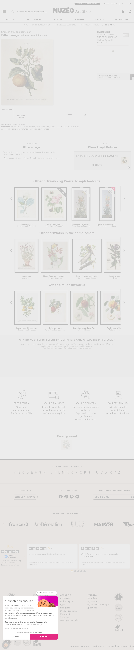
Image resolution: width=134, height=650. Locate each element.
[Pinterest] (72, 498)
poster (18, 152)
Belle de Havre (55, 329)
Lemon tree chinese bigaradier (27, 329)
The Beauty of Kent (115, 329)
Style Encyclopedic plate (65, 25)
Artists (99, 19)
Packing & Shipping (65, 615)
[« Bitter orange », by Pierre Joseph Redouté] (66, 445)
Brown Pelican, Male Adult (87, 277)
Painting (10, 19)
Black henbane (115, 277)
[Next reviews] (132, 556)
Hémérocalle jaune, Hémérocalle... (107, 225)
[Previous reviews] (24, 556)
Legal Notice (98, 646)
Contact (110, 646)
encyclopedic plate (10, 154)
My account (92, 601)
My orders (92, 598)
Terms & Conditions (79, 646)
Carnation (26, 277)
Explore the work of (97, 160)
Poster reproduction (40, 25)
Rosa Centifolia (54, 225)
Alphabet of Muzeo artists (67, 467)
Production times (68, 611)
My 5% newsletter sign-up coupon (98, 606)
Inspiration (121, 19)
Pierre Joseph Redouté (89, 25)
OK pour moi (44, 637)
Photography (35, 19)
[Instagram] (67, 498)
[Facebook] (61, 498)
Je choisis (16, 637)
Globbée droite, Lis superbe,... (81, 225)
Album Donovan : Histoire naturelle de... (55, 277)
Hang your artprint (69, 620)
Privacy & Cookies (125, 646)
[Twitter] (78, 498)
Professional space (87, 4)
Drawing (79, 19)
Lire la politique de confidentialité (16, 628)
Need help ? (110, 4)
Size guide (65, 608)
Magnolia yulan (26, 225)
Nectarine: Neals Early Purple (84, 329)
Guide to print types (67, 603)
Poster (58, 19)
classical (32, 152)
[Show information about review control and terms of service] (20, 561)
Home (25, 25)
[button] (5, 645)
